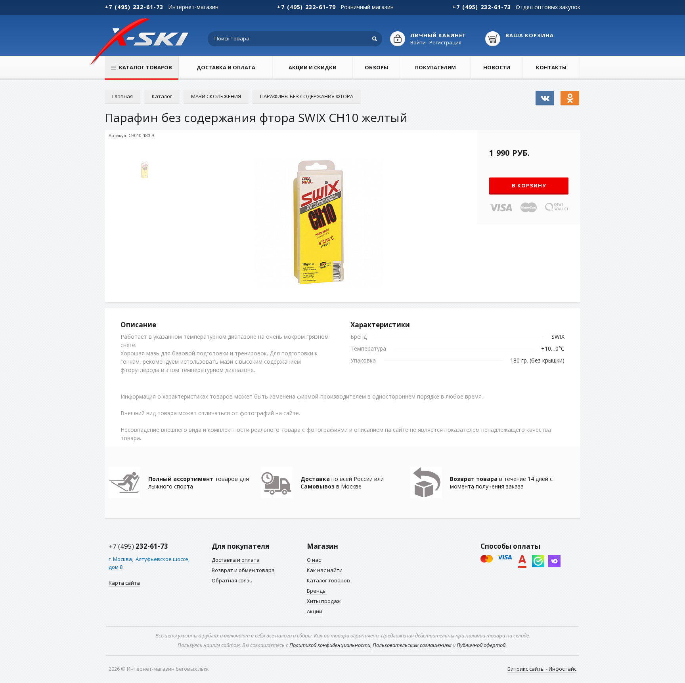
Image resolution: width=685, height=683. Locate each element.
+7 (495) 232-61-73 (134, 7)
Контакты (551, 67)
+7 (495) (138, 546)
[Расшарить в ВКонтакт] (544, 94)
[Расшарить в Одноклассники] (569, 94)
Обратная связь (232, 580)
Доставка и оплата (226, 67)
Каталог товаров (328, 580)
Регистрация (445, 42)
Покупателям (435, 67)
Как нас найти (324, 570)
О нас (314, 559)
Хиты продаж (324, 601)
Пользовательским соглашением (412, 645)
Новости (496, 67)
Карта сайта (124, 582)
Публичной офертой (481, 645)
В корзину (529, 185)
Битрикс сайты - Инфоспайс (541, 668)
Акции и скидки (313, 67)
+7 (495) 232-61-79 (306, 7)
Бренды (317, 590)
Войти (418, 42)
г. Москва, (121, 559)
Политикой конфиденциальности (329, 645)
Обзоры (376, 67)
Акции (314, 611)
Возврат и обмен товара (243, 570)
